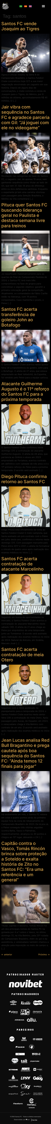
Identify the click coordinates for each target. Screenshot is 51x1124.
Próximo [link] (44, 954)
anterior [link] (6, 954)
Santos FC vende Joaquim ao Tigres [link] (20, 26)
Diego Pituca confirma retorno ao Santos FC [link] (24, 479)
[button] (43, 6)
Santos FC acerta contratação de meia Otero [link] (22, 654)
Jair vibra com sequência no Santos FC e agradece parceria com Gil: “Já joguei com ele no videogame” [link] (25, 117)
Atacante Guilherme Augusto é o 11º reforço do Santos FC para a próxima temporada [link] (25, 391)
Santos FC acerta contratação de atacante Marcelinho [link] (22, 564)
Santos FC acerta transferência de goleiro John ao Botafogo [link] (19, 317)
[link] (8, 6)
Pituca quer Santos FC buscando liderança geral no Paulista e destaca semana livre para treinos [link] (24, 215)
